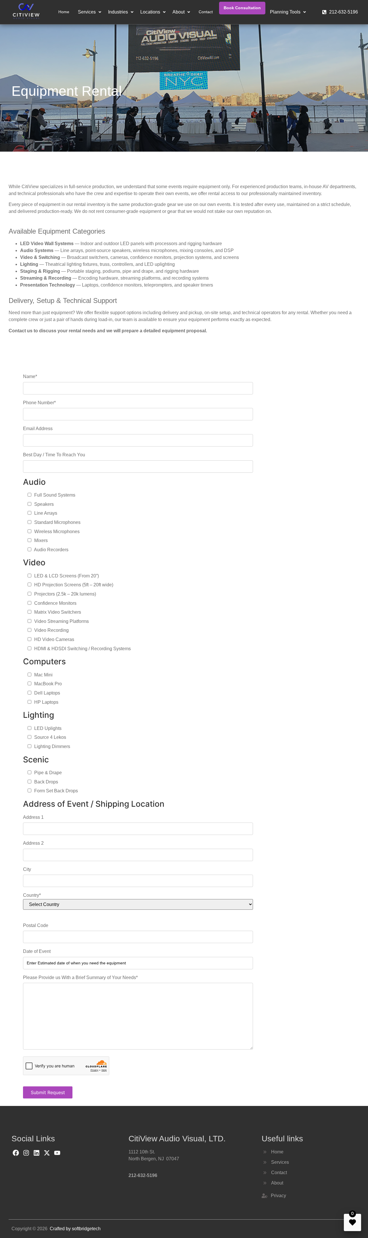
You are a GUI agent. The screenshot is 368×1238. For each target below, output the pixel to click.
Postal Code (35, 925)
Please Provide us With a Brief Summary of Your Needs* (80, 977)
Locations (150, 11)
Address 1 (33, 817)
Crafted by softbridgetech (75, 1228)
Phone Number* (39, 402)
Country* (32, 895)
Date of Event (37, 951)
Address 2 (33, 843)
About (178, 11)
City (27, 869)
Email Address (38, 428)
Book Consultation (242, 7)
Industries (118, 11)
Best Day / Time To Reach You (54, 454)
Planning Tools (285, 11)
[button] (89, 12)
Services (87, 11)
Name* (30, 376)
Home (63, 11)
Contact (206, 11)
